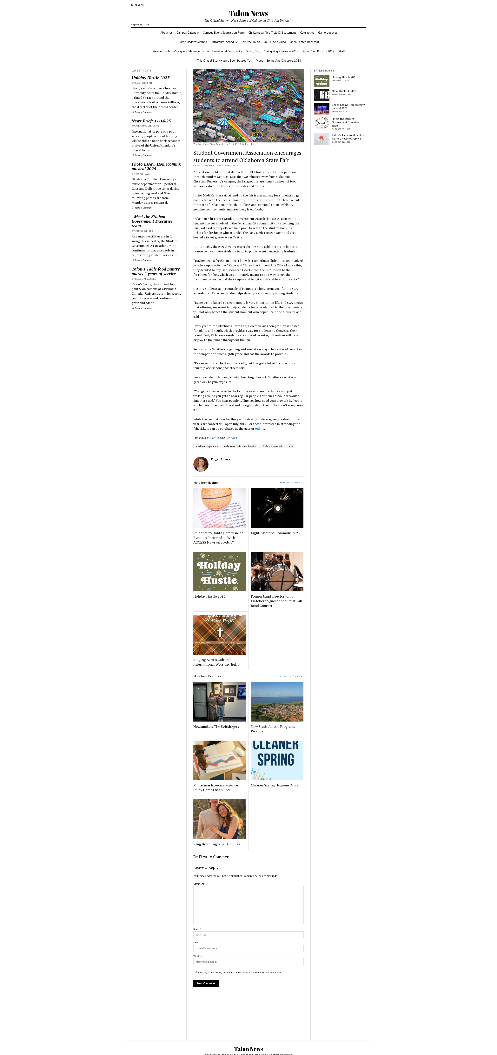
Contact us (307, 32)
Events (214, 438)
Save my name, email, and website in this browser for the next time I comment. (240, 972)
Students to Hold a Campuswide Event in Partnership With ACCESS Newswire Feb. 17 (218, 538)
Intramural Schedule (224, 42)
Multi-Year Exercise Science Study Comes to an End (215, 787)
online (259, 428)
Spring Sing (253, 51)
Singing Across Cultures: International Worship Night (216, 662)
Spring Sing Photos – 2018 (281, 51)
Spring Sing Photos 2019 (318, 51)
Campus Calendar (187, 32)
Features (231, 438)
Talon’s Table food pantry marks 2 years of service (156, 271)
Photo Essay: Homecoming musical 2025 (156, 166)
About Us (167, 32)
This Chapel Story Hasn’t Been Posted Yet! (224, 60)
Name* (197, 929)
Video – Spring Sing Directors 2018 (278, 60)
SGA (290, 446)
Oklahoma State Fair (272, 446)
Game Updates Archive (193, 42)
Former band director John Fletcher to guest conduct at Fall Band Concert (276, 601)
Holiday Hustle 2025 (150, 77)
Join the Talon (251, 42)
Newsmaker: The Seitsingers (216, 726)
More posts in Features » (291, 676)
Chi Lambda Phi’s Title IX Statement (272, 32)
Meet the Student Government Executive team (152, 221)
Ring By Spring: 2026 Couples (216, 844)
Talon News (248, 13)
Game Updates (327, 32)
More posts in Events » (292, 482)
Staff (342, 51)
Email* (196, 942)
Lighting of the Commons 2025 (275, 533)
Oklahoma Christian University (240, 446)
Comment (198, 883)
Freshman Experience (207, 446)
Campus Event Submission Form (224, 32)
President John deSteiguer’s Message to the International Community (197, 51)
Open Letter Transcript (304, 42)
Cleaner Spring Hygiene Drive (274, 785)
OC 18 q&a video (275, 42)
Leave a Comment (143, 112)
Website (197, 955)
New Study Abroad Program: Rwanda (273, 728)
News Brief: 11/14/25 (151, 121)
